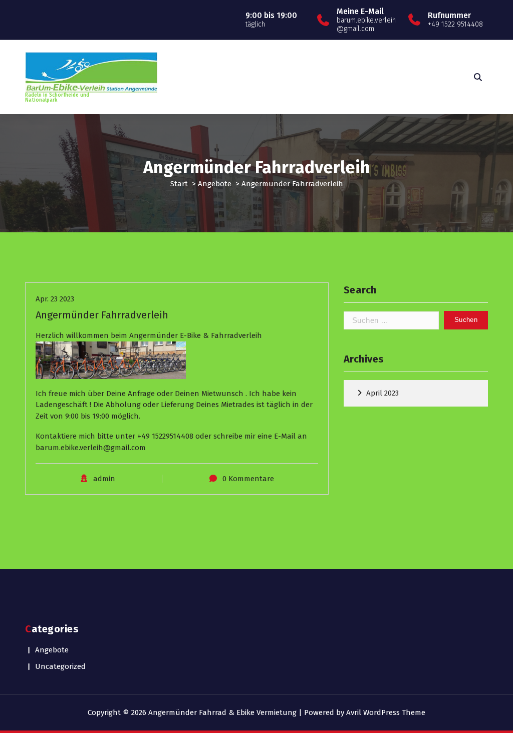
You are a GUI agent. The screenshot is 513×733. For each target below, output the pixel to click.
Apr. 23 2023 (55, 298)
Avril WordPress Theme (385, 712)
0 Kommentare (248, 478)
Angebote (214, 183)
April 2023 (382, 393)
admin (104, 478)
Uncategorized (60, 666)
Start (179, 183)
